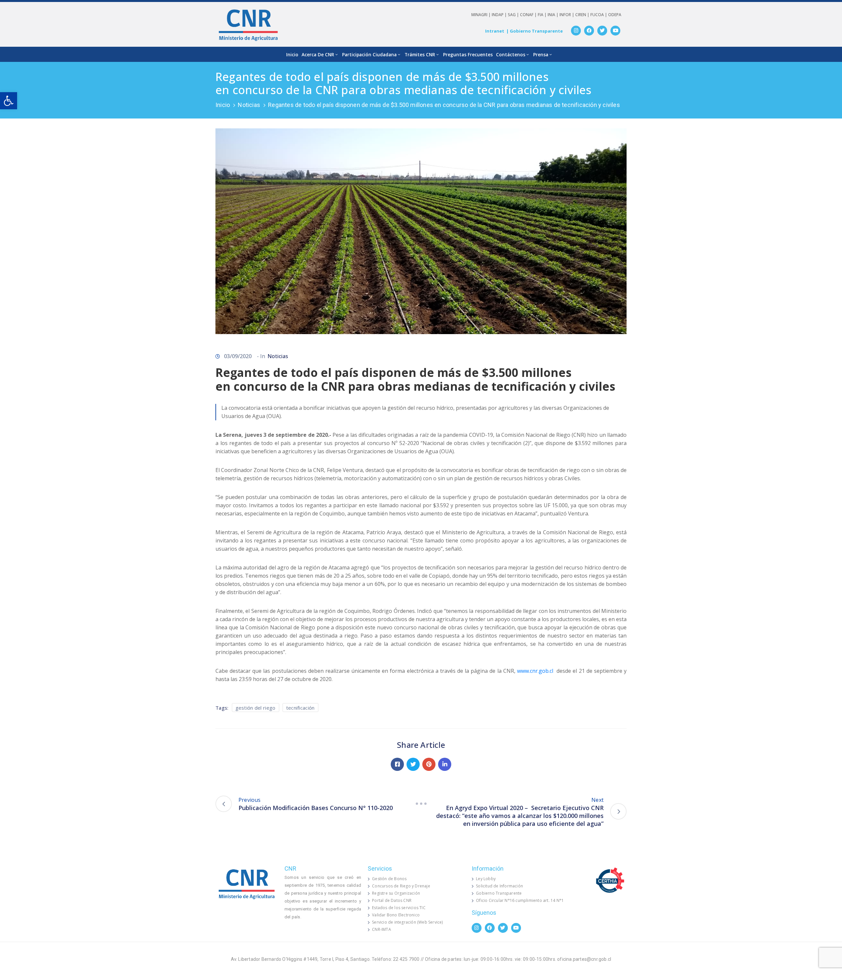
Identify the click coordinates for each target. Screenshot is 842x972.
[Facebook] (589, 31)
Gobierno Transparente (499, 893)
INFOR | (567, 14)
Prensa (540, 54)
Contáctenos (510, 54)
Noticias (249, 104)
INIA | (553, 14)
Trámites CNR (420, 54)
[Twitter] (602, 31)
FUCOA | (599, 14)
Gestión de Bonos (389, 878)
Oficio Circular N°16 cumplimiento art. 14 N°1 (520, 900)
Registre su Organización (396, 893)
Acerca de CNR (318, 54)
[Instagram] (576, 31)
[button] (8, 100)
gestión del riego (255, 707)
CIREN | (582, 14)
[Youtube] (615, 31)
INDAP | (500, 14)
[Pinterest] (428, 764)
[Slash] (421, 804)
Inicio (292, 54)
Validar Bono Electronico (396, 915)
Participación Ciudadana (369, 54)
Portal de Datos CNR (391, 900)
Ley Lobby (486, 878)
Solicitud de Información (499, 886)
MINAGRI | (481, 14)
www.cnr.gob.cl (535, 670)
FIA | (543, 14)
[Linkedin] (444, 764)
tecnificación (300, 707)
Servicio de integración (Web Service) (407, 922)
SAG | (514, 14)
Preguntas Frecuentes (468, 54)
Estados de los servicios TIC (399, 907)
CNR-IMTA (381, 929)
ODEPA (614, 14)
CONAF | (529, 14)
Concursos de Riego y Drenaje (401, 886)
